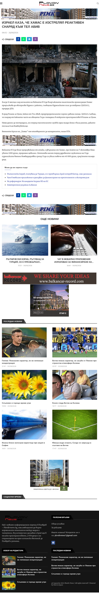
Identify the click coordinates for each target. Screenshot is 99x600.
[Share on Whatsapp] (23, 39)
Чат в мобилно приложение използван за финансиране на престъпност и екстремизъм (48, 177)
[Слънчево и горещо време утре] (24, 385)
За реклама (56, 527)
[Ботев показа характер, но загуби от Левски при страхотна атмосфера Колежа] (74, 342)
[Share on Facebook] (18, 39)
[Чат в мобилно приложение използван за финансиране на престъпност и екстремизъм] (74, 240)
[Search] (97, 3)
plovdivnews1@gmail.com (66, 535)
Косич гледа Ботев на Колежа (66, 403)
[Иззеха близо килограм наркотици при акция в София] (24, 425)
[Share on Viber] (35, 39)
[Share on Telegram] (29, 39)
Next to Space (58, 585)
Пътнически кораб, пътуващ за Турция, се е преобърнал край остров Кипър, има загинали (49, 174)
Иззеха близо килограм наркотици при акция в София (23, 444)
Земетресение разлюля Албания (22, 185)
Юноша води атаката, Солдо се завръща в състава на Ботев (71, 444)
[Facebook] (53, 542)
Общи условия (57, 524)
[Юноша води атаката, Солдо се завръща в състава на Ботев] (74, 425)
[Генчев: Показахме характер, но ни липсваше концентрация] (24, 342)
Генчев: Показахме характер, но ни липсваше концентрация (22, 362)
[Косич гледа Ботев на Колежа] (74, 385)
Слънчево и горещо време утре (16, 403)
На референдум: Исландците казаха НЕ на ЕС (27, 181)
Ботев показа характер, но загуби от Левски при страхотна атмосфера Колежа (74, 362)
